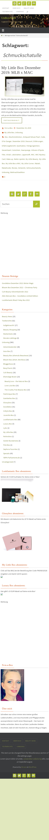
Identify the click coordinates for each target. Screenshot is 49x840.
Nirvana (24, 759)
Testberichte (7, 12)
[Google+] (24, 3)
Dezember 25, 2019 (23, 128)
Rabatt (37, 158)
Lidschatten (16, 151)
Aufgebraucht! (8, 318)
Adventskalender (10, 339)
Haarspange (25, 147)
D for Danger (7, 139)
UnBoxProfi (8, 18)
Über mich (17, 8)
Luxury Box (7, 416)
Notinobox (7, 429)
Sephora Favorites (10, 441)
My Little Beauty (32, 154)
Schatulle (21, 162)
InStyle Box (7, 403)
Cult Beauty (7, 365)
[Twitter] (19, 3)
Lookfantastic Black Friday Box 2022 (16, 292)
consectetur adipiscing (32, 751)
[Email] (34, 3)
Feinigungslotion (33, 143)
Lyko (5, 420)
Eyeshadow (21, 143)
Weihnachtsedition (17, 166)
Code (43, 135)
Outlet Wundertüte (10, 433)
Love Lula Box (10, 378)
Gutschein (16, 147)
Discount (28, 139)
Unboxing (20, 12)
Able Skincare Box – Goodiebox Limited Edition (20, 288)
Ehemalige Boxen (10, 369)
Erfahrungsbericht (9, 143)
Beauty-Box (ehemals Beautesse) (16, 348)
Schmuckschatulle (33, 162)
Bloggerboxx (8, 356)
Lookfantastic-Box (10, 412)
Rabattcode (6, 162)
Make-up (9, 154)
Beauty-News (29, 8)
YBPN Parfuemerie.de (11, 450)
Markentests (8, 326)
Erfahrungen (38, 139)
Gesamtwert (6, 147)
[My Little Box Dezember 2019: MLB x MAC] (24, 86)
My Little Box (9, 131)
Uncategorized (7, 454)
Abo (6, 135)
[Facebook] (29, 3)
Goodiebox (7, 399)
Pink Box (6, 437)
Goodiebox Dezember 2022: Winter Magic (17, 275)
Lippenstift (26, 151)
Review (14, 162)
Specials (6, 446)
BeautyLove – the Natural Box (16, 374)
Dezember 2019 (19, 139)
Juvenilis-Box (8, 407)
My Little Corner (27, 158)
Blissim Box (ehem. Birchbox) (14, 352)
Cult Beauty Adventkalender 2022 (15, 284)
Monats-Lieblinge (10, 330)
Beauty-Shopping (10, 322)
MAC (32, 151)
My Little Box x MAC (13, 158)
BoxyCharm (7, 360)
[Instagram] (14, 3)
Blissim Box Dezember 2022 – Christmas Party (19, 280)
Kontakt (5, 8)
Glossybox (7, 395)
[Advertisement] (24, 233)
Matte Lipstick (19, 154)
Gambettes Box (9, 391)
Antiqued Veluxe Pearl (31, 135)
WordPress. (32, 759)
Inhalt (8, 151)
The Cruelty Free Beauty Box (16, 382)
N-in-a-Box (9, 128)
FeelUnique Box (9, 386)
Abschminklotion (15, 135)
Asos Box (6, 343)
